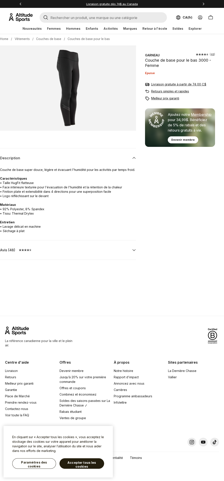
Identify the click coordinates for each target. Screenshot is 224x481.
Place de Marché (17, 396)
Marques (130, 28)
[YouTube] (203, 442)
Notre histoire (123, 371)
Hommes (73, 28)
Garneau (152, 55)
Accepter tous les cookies (81, 464)
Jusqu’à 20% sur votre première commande (83, 379)
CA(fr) (187, 17)
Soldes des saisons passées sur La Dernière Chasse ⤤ (85, 403)
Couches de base (48, 39)
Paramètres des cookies (34, 464)
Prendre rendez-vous (21, 402)
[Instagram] (191, 442)
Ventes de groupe (73, 418)
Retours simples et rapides (170, 91)
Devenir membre (183, 139)
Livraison (11, 371)
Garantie (11, 390)
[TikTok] (214, 442)
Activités (110, 28)
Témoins (136, 458)
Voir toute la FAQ (17, 415)
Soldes (177, 28)
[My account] (200, 17)
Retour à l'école (154, 28)
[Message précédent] (20, 4)
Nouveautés (32, 28)
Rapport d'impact (126, 377)
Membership (201, 114)
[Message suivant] (203, 4)
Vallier (172, 377)
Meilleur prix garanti (165, 98)
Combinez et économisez (78, 394)
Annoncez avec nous (129, 383)
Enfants (92, 28)
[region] (58, 452)
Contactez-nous (16, 409)
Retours (10, 377)
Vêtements (22, 39)
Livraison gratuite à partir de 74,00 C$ (178, 84)
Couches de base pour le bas (89, 39)
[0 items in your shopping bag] (210, 17)
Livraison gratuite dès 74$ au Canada (112, 4)
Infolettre (120, 402)
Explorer (195, 28)
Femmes (54, 28)
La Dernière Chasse (182, 371)
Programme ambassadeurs (133, 396)
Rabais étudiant (71, 411)
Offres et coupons (73, 388)
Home (4, 39)
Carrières (120, 390)
